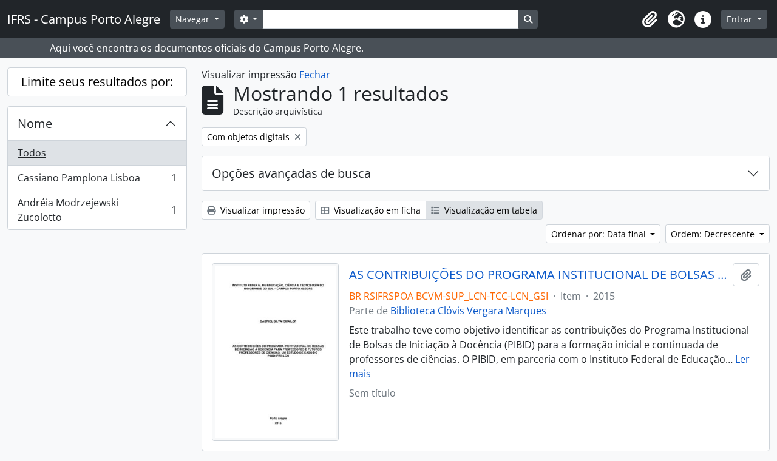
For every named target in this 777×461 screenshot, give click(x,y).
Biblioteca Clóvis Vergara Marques (468, 310)
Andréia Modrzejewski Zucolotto (97, 210)
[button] (649, 19)
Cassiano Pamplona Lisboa (97, 180)
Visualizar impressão (261, 210)
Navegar (193, 19)
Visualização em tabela (489, 210)
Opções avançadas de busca (291, 173)
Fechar (314, 74)
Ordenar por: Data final (599, 234)
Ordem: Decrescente (714, 234)
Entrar (741, 19)
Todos (32, 153)
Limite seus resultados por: (97, 81)
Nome (35, 123)
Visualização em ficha (376, 210)
